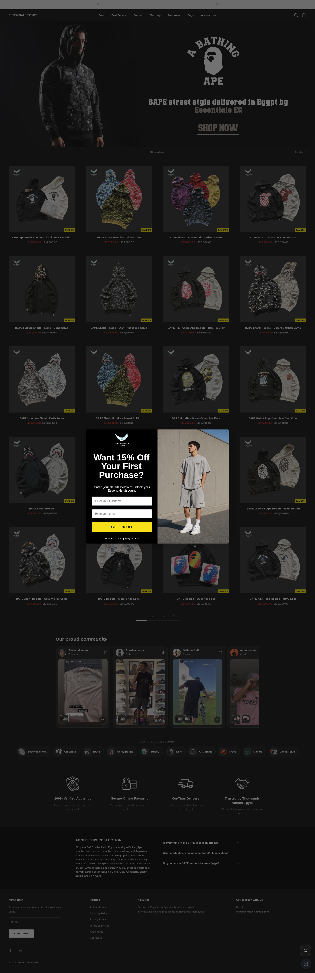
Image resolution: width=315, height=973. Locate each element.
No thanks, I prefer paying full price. (122, 538)
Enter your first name (106, 493)
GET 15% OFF (122, 527)
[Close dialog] (226, 431)
